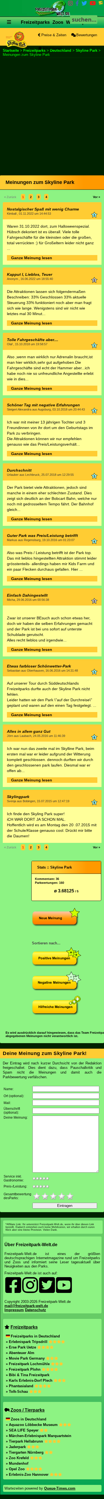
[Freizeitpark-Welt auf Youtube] (93, 4)
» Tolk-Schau (17, 1391)
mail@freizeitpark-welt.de (26, 1306)
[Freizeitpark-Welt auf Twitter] (84, 4)
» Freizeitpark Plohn (24, 1369)
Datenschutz (35, 1310)
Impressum (14, 1310)
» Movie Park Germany (26, 1358)
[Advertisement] (52, 114)
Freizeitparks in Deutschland (35, 1336)
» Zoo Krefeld (18, 1458)
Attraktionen (52, 48)
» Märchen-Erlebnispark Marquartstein (38, 1436)
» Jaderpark (16, 1447)
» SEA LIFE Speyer (23, 1430)
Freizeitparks (35, 22)
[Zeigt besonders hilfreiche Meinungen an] (57, 1014)
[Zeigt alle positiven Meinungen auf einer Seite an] (57, 965)
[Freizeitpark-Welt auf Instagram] (70, 4)
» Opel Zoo (16, 1469)
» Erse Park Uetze (21, 1347)
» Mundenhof (17, 1463)
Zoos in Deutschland (28, 1419)
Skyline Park (86, 50)
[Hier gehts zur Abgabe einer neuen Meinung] (57, 925)
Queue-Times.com (59, 1488)
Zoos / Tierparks (28, 1410)
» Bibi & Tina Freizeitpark (27, 1375)
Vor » (96, 197)
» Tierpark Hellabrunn (25, 1441)
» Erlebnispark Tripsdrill (27, 1342)
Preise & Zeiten (53, 35)
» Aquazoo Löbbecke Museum (32, 1425)
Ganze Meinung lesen (31, 258)
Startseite (11, 50)
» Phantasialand (20, 1386)
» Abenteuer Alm (20, 1353)
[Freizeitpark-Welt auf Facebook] (77, 4)
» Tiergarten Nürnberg (25, 1452)
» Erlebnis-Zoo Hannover (28, 1474)
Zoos (57, 22)
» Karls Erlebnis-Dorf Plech (30, 1380)
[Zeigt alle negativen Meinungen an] (57, 990)
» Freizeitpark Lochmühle (28, 1364)
